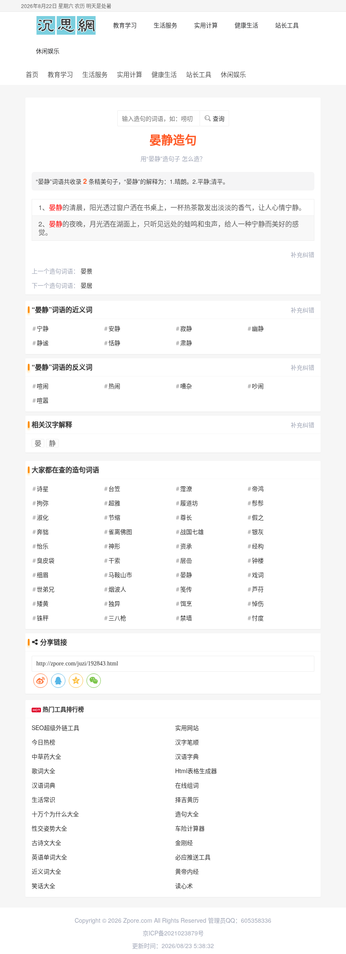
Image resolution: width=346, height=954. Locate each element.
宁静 (43, 328)
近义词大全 (46, 871)
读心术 (184, 885)
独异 (114, 603)
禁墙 (186, 617)
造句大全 (187, 814)
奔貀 (43, 531)
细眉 (43, 574)
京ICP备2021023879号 (173, 933)
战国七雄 (192, 531)
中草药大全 (46, 756)
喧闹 (43, 386)
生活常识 (43, 799)
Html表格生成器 (196, 770)
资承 (186, 546)
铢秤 (43, 617)
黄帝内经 (187, 871)
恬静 (114, 342)
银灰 (258, 531)
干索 (114, 560)
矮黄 (43, 603)
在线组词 (187, 785)
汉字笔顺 (187, 742)
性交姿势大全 (49, 828)
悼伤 (258, 603)
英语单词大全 (49, 857)
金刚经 (184, 842)
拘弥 (43, 503)
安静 (114, 328)
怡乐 (43, 546)
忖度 (258, 617)
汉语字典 (187, 756)
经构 (258, 546)
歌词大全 (43, 770)
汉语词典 (43, 785)
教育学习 (125, 25)
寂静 (186, 328)
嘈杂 (186, 386)
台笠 (114, 488)
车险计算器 (190, 828)
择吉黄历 (187, 799)
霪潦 (186, 488)
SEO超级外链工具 (55, 727)
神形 (114, 546)
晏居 (86, 285)
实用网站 (187, 727)
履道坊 (189, 503)
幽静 (258, 328)
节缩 (114, 517)
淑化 (43, 517)
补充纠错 (302, 254)
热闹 (114, 386)
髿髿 (258, 503)
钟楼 (258, 560)
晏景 (86, 271)
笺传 (186, 589)
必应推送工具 (193, 857)
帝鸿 (258, 488)
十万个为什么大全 (55, 814)
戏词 (258, 574)
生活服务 (165, 25)
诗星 (43, 488)
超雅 (114, 503)
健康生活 (246, 25)
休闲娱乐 (47, 50)
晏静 (186, 574)
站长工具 (287, 25)
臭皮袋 (45, 560)
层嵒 (186, 560)
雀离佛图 (120, 531)
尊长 (186, 517)
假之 (258, 517)
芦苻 (258, 589)
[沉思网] (66, 25)
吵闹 (258, 386)
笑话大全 (43, 885)
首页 (32, 74)
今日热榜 (43, 742)
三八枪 (117, 617)
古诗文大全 (46, 842)
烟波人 (117, 589)
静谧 (43, 342)
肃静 (186, 342)
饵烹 (186, 603)
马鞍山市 (120, 574)
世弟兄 (45, 589)
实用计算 (206, 25)
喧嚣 (43, 400)
